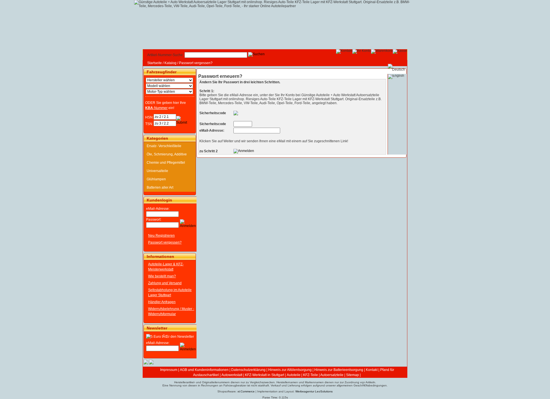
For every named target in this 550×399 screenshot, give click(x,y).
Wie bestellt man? (162, 276)
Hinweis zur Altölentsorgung (290, 370)
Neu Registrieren (161, 236)
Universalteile (157, 171)
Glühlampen (156, 179)
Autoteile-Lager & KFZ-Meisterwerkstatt (166, 266)
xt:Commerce (246, 391)
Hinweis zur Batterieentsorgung (338, 370)
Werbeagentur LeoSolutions (314, 391)
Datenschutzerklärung (248, 370)
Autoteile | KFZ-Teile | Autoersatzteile (315, 375)
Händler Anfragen (162, 302)
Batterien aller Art (160, 187)
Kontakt (372, 370)
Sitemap (352, 375)
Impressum (168, 370)
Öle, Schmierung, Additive (167, 154)
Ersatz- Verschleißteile (164, 146)
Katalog (170, 63)
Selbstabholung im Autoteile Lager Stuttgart (170, 292)
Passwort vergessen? (196, 63)
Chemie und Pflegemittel (166, 163)
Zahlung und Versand (165, 283)
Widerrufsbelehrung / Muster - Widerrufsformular (171, 311)
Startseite (154, 63)
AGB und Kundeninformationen (204, 370)
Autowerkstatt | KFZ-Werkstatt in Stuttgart (252, 375)
